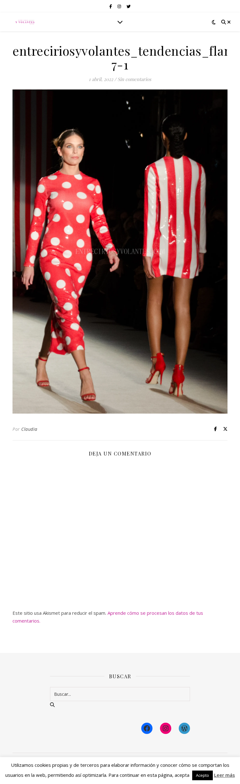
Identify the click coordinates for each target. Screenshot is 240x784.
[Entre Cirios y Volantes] (25, 22)
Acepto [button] (202, 775)
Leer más (224, 775)
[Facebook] (146, 728)
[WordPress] (184, 728)
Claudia (29, 429)
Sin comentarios (134, 79)
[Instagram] (165, 728)
